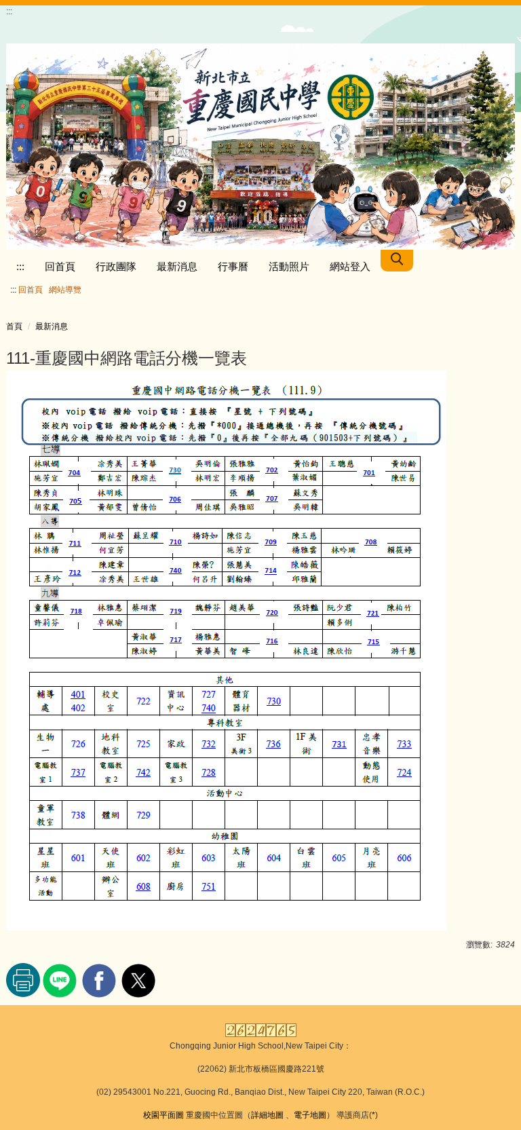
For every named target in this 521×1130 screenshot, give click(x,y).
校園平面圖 (163, 1115)
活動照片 (289, 266)
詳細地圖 (267, 1115)
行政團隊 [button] (116, 266)
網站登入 (350, 266)
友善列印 (23, 980)
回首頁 (60, 266)
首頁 (14, 326)
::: (20, 266)
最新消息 (177, 266)
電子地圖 (310, 1115)
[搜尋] (397, 260)
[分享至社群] (61, 979)
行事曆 (233, 266)
